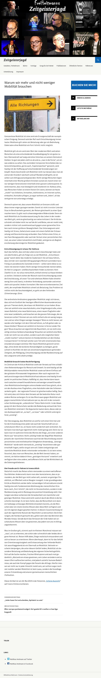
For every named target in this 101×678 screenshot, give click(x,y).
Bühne (25, 66)
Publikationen (61, 66)
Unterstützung (8, 72)
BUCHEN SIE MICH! (84, 85)
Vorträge (33, 66)
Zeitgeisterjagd (15, 60)
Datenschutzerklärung (25, 675)
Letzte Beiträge (84, 108)
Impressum (20, 72)
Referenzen (89, 66)
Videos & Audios (84, 98)
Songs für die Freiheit (46, 66)
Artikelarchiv (83, 118)
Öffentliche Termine (75, 66)
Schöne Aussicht (53, 581)
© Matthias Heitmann (10, 675)
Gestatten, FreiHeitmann (12, 66)
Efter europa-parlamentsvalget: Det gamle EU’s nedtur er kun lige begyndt (31, 609)
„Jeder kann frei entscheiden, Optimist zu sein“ (23, 598)
